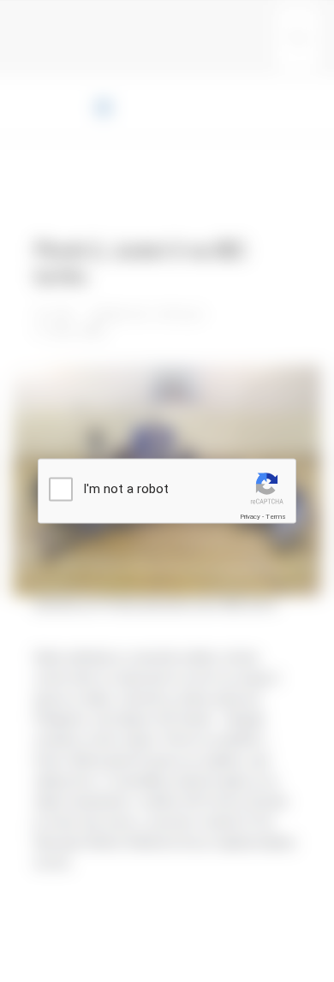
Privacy (250, 517)
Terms (275, 517)
